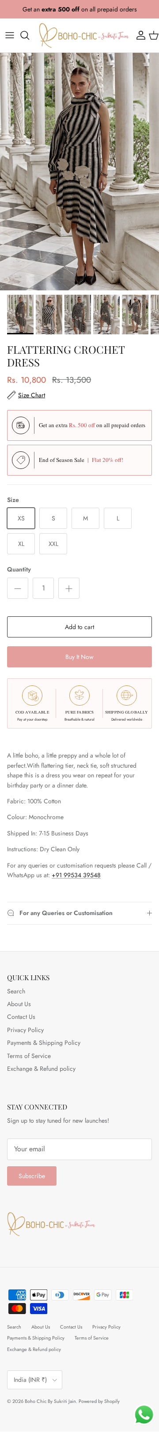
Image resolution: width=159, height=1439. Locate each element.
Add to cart (79, 626)
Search (16, 991)
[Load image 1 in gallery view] (79, 171)
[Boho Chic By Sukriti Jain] (84, 35)
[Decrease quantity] (17, 588)
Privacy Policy (25, 1029)
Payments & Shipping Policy (43, 1042)
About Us (19, 1004)
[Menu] (9, 35)
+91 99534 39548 (76, 875)
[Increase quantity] (69, 588)
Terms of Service (29, 1055)
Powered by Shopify (99, 1401)
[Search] (29, 35)
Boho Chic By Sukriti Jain (50, 1401)
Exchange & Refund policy (41, 1068)
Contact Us (21, 1016)
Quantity (19, 569)
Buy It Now (79, 656)
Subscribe (32, 1176)
